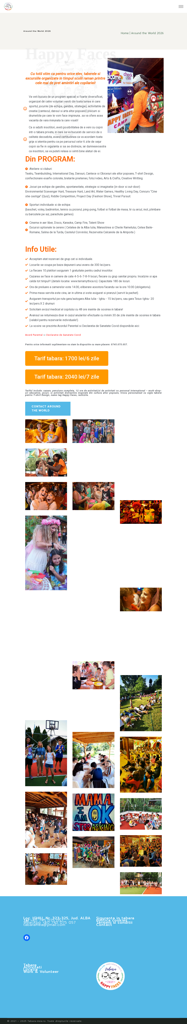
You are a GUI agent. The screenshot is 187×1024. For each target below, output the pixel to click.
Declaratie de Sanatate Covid (63, 335)
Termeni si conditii (114, 922)
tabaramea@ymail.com (44, 924)
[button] (66, 358)
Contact (104, 924)
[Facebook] (26, 937)
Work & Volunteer (41, 971)
